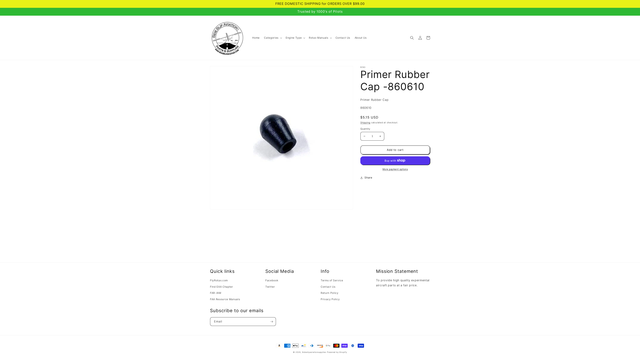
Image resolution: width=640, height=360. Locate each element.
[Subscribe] (272, 321)
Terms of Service (332, 280)
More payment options (395, 169)
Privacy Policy (330, 299)
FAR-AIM (215, 292)
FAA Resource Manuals (225, 299)
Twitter (270, 286)
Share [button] (368, 177)
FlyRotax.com (219, 280)
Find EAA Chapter (221, 286)
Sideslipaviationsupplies (314, 352)
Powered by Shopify (337, 352)
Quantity (365, 128)
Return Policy (329, 292)
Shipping (365, 122)
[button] (272, 38)
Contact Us (328, 286)
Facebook (271, 280)
